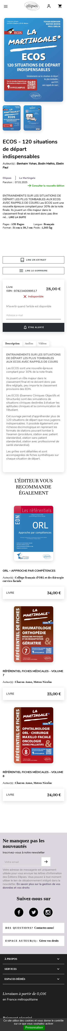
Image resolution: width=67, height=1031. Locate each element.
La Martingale (27, 178)
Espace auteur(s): (32, 940)
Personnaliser (34, 1027)
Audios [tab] (29, 343)
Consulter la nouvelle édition (48, 185)
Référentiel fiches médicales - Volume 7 (33, 673)
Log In (49, 6)
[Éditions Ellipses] (31, 6)
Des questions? (29, 927)
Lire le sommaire (36, 270)
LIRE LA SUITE (17, 217)
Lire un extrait (36, 259)
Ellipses (7, 178)
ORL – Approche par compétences (29, 571)
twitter (33, 912)
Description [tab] (12, 343)
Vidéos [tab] (43, 343)
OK (45, 861)
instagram (48, 912)
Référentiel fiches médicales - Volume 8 (33, 774)
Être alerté (33, 327)
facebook (18, 912)
